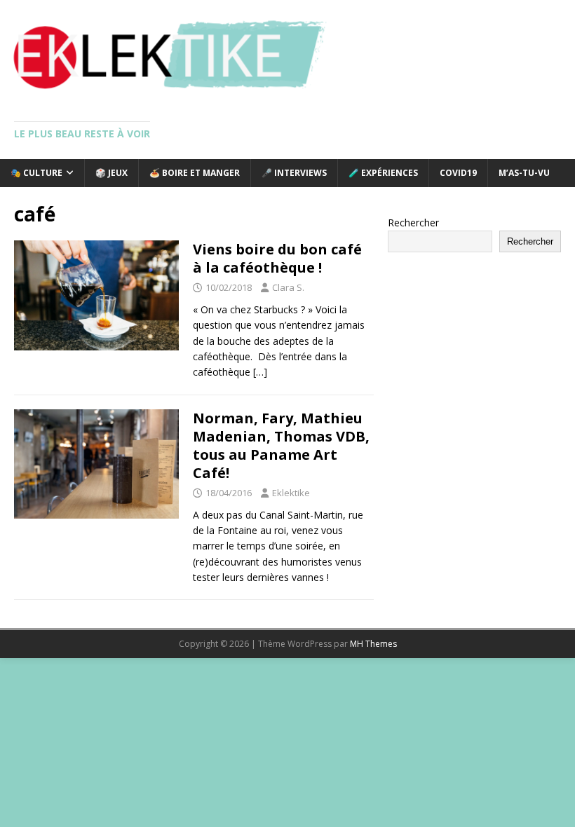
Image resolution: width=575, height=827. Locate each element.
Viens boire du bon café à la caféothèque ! (277, 258)
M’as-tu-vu (524, 173)
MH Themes (373, 644)
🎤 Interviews (294, 173)
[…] (260, 371)
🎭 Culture (36, 173)
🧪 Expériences (383, 173)
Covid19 (458, 173)
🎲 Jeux (111, 173)
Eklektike (291, 492)
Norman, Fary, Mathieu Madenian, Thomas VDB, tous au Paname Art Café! (281, 445)
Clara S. (288, 287)
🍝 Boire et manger (194, 173)
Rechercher (413, 222)
